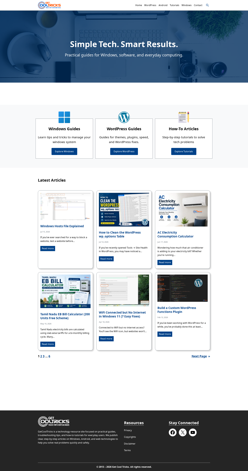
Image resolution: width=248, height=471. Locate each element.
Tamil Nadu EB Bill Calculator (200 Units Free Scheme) (65, 316)
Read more (48, 248)
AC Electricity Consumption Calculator (175, 234)
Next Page (201, 356)
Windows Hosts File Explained (62, 226)
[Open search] (207, 5)
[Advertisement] (124, 93)
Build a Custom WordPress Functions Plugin (176, 310)
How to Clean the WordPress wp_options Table (120, 234)
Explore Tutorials (184, 151)
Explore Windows (64, 151)
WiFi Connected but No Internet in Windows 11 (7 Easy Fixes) (122, 314)
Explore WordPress (124, 151)
